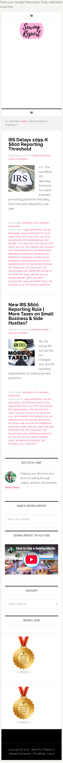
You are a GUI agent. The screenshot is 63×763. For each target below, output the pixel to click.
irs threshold (16, 267)
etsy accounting (43, 406)
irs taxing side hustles (39, 264)
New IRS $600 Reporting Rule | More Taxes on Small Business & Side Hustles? (30, 314)
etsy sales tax (26, 243)
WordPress (39, 753)
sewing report (16, 278)
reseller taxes (21, 274)
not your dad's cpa (35, 267)
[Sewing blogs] (24, 723)
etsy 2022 (27, 236)
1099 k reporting (33, 230)
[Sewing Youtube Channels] (24, 673)
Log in (51, 753)
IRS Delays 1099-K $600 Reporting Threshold (28, 144)
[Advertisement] (31, 73)
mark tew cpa (28, 427)
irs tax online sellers (38, 420)
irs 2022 (20, 247)
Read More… (12, 487)
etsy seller (41, 243)
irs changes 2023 (24, 250)
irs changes (32, 247)
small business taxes (35, 281)
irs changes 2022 (38, 416)
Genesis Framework (20, 753)
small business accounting (24, 440)
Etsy (36, 223)
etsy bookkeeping (33, 240)
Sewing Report (31, 31)
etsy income (36, 409)
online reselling (18, 271)
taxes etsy (44, 285)
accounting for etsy (32, 233)
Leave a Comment (18, 159)
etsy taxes (40, 413)
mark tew (14, 427)
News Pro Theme (41, 749)
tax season (31, 285)
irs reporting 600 (31, 261)
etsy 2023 (39, 236)
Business (28, 223)
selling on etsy (39, 274)
